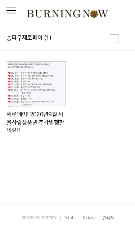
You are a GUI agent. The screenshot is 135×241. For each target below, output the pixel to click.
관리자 (108, 218)
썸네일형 (114, 38)
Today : (89, 218)
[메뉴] (11, 11)
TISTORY (48, 218)
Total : (69, 218)
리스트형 (124, 38)
